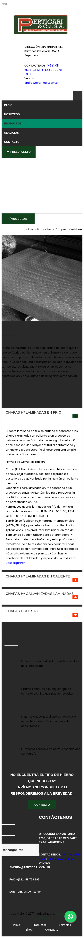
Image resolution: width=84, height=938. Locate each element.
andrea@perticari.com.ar (41, 83)
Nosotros (12, 114)
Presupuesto (20, 151)
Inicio (8, 105)
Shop (29, 930)
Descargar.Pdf (15, 563)
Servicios (11, 132)
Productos (12, 123)
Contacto (12, 141)
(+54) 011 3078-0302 (60, 858)
